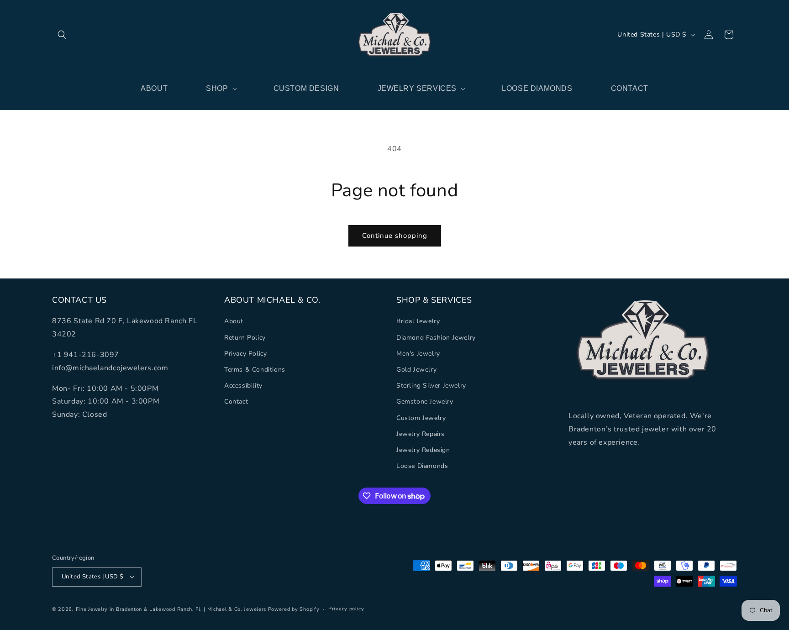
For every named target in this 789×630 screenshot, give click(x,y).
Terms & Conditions (254, 369)
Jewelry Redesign (423, 449)
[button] (62, 35)
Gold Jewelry (416, 369)
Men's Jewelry (418, 353)
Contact (236, 401)
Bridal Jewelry (418, 321)
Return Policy (245, 337)
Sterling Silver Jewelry (431, 385)
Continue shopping (394, 235)
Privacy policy (346, 608)
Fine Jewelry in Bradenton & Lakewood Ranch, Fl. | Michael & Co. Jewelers (171, 608)
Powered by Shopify (294, 608)
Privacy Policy (245, 353)
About (233, 321)
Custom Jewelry (421, 417)
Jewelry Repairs (420, 433)
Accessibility (243, 385)
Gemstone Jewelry (424, 401)
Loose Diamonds (422, 466)
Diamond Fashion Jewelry (436, 337)
